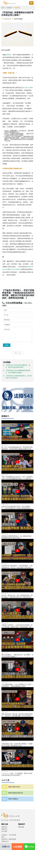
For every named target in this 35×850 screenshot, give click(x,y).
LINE (31, 846)
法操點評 (9, 7)
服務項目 (4, 829)
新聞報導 (8, 54)
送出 (6, 345)
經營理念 (4, 827)
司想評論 (17, 7)
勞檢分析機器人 (13, 799)
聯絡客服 (21, 827)
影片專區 (4, 831)
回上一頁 (17, 353)
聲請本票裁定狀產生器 (15, 793)
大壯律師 (17, 846)
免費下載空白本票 (14, 787)
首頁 (2, 7)
